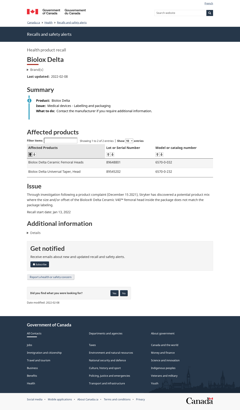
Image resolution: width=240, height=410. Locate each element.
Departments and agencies (105, 333)
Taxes (92, 345)
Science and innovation (165, 360)
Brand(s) (36, 69)
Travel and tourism (38, 360)
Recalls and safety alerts (72, 22)
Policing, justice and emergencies (109, 376)
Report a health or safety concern (51, 277)
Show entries (130, 141)
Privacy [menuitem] (140, 399)
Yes (114, 293)
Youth (154, 383)
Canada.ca (33, 22)
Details (35, 233)
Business (32, 368)
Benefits (32, 376)
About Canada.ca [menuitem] (87, 399)
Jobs (29, 345)
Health (48, 22)
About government (163, 333)
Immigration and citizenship (44, 352)
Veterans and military (164, 376)
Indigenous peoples (163, 368)
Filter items (34, 140)
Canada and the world (164, 345)
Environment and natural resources (111, 352)
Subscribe (41, 264)
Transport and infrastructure (107, 383)
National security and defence (107, 360)
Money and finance (163, 352)
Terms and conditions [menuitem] (117, 399)
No (124, 293)
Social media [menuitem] (34, 399)
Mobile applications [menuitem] (60, 399)
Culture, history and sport (105, 368)
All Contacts (34, 333)
